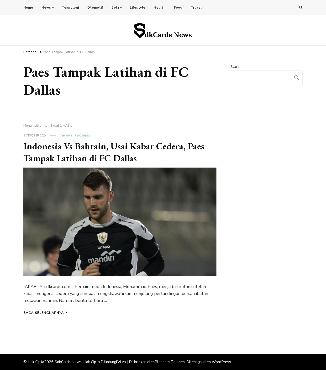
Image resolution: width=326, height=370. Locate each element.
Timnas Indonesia (76, 135)
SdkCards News (68, 362)
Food (178, 7)
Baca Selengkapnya (43, 312)
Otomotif (95, 7)
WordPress (221, 362)
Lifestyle (137, 7)
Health (160, 7)
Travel (196, 7)
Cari (235, 66)
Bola (115, 7)
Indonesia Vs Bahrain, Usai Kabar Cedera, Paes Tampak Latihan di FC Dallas (113, 152)
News (46, 7)
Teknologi (70, 7)
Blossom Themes (170, 362)
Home (28, 7)
